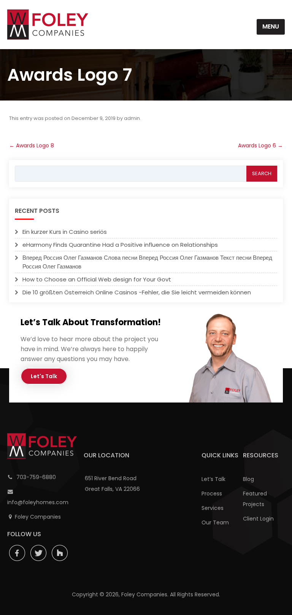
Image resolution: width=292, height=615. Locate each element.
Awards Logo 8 (31, 145)
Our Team (215, 522)
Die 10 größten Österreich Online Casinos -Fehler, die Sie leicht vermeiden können (136, 292)
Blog (248, 479)
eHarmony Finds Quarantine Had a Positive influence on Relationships (120, 245)
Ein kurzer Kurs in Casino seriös (64, 232)
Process (212, 493)
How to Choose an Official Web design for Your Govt (96, 279)
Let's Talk (44, 376)
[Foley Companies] (47, 25)
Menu (270, 26)
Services (213, 508)
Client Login (258, 518)
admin (132, 118)
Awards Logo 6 (260, 145)
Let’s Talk (213, 479)
